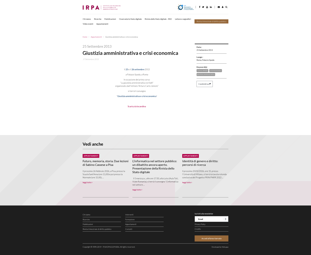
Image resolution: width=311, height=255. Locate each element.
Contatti (128, 229)
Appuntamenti (102, 24)
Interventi (129, 215)
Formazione (130, 219)
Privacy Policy (200, 224)
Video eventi (88, 24)
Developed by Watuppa (220, 247)
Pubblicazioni (110, 19)
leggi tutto (87, 182)
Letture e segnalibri (183, 19)
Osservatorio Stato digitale (130, 19)
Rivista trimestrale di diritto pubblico (211, 21)
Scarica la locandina (137, 106)
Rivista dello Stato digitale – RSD (158, 19)
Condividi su (203, 84)
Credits (198, 229)
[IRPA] (102, 7)
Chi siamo (87, 19)
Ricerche (97, 19)
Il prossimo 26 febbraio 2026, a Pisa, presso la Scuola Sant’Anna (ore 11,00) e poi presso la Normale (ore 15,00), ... (104, 174)
